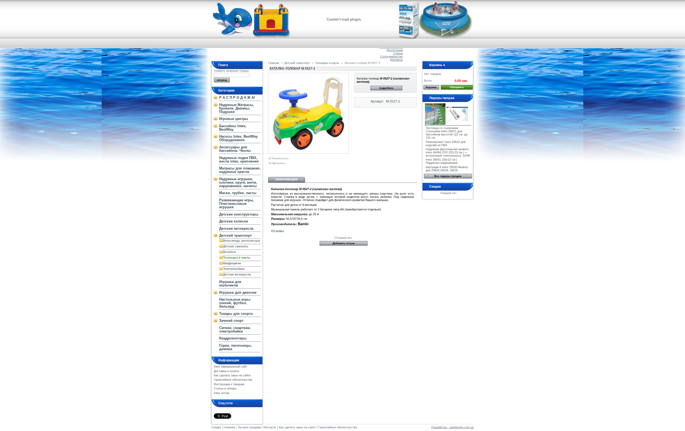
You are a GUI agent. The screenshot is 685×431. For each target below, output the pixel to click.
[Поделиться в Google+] (289, 169)
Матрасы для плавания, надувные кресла (240, 170)
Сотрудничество (391, 56)
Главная (273, 63)
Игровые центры (233, 119)
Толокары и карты (236, 257)
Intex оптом (221, 393)
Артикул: (377, 101)
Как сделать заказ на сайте (232, 375)
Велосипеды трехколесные (241, 240)
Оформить (457, 87)
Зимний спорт (231, 321)
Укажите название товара (231, 70)
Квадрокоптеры (232, 338)
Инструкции (395, 50)
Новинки (229, 427)
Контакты (396, 59)
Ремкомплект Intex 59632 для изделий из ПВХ (446, 143)
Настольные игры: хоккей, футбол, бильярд (235, 302)
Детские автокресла (236, 228)
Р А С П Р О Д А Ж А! (237, 98)
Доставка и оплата (226, 371)
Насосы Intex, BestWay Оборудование (238, 138)
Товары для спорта (236, 314)
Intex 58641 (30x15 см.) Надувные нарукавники (442, 161)
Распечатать (280, 158)
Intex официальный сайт (230, 366)
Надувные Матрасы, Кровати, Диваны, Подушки (236, 108)
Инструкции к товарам (229, 384)
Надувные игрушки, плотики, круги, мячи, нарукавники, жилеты (238, 182)
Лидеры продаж (442, 98)
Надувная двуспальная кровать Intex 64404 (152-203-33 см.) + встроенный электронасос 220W (448, 152)
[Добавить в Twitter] (306, 169)
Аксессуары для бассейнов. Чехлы (235, 149)
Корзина (435, 65)
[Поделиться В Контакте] (271, 169)
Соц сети (225, 403)
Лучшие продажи (249, 427)
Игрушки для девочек (238, 292)
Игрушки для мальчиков (230, 283)
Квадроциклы (232, 263)
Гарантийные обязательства (233, 379)
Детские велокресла (237, 274)
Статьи (398, 53)
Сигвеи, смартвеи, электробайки (235, 329)
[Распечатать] (319, 169)
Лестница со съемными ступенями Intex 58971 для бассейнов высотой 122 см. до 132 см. (446, 132)
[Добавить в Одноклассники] (280, 169)
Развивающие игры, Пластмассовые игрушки (236, 203)
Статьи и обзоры (225, 388)
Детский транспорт (235, 235)
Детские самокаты (235, 246)
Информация (228, 360)
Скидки (435, 186)
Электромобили (234, 268)
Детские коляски (233, 221)
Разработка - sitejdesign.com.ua (452, 427)
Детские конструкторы (238, 214)
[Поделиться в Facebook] (298, 169)
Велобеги (229, 252)
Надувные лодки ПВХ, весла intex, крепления (239, 159)
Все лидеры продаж (447, 176)
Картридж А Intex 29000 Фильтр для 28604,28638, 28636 (447, 168)
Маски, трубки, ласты (237, 193)
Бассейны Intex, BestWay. (232, 127)
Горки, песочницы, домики (235, 347)
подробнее (386, 87)
